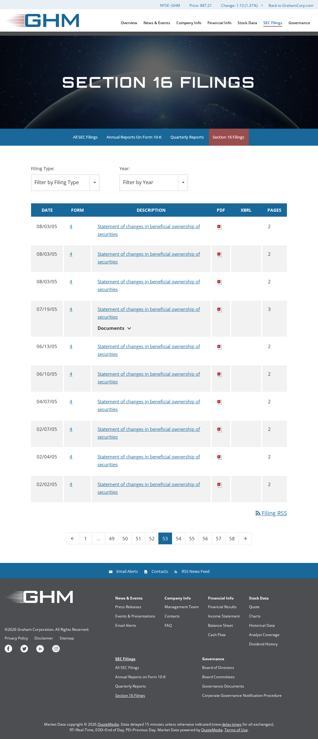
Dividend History (263, 644)
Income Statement (224, 616)
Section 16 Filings (228, 137)
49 (112, 538)
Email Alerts (127, 571)
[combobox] (65, 183)
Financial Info (219, 22)
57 (218, 538)
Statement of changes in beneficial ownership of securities (149, 230)
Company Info (188, 22)
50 (125, 538)
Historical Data (262, 625)
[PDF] (219, 226)
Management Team (182, 606)
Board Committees (218, 676)
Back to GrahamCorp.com (291, 5)
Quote (254, 606)
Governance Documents (223, 686)
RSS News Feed (196, 571)
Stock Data (247, 22)
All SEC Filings (85, 137)
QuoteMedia (108, 724)
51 (138, 538)
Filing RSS (270, 513)
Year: (125, 168)
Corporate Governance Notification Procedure (242, 695)
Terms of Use (236, 729)
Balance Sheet (220, 625)
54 (178, 538)
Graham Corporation (35, 629)
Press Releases (128, 606)
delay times (232, 724)
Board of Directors (218, 667)
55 (192, 538)
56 (205, 538)
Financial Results (222, 606)
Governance (299, 22)
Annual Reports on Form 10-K (134, 137)
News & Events (156, 22)
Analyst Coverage (264, 634)
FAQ (168, 625)
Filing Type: (43, 168)
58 (232, 538)
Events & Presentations (135, 616)
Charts (255, 616)
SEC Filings (272, 22)
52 (152, 538)
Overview (129, 22)
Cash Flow (216, 634)
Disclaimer (43, 638)
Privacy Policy (16, 638)
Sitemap (67, 638)
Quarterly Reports (187, 137)
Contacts (160, 571)
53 (165, 538)
